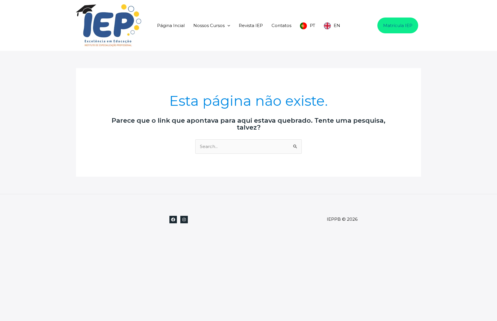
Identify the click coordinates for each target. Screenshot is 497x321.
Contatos (281, 25)
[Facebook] (173, 219)
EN (337, 25)
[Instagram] (184, 219)
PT (312, 25)
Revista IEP (251, 25)
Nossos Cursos (209, 25)
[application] (227, 25)
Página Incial (171, 25)
